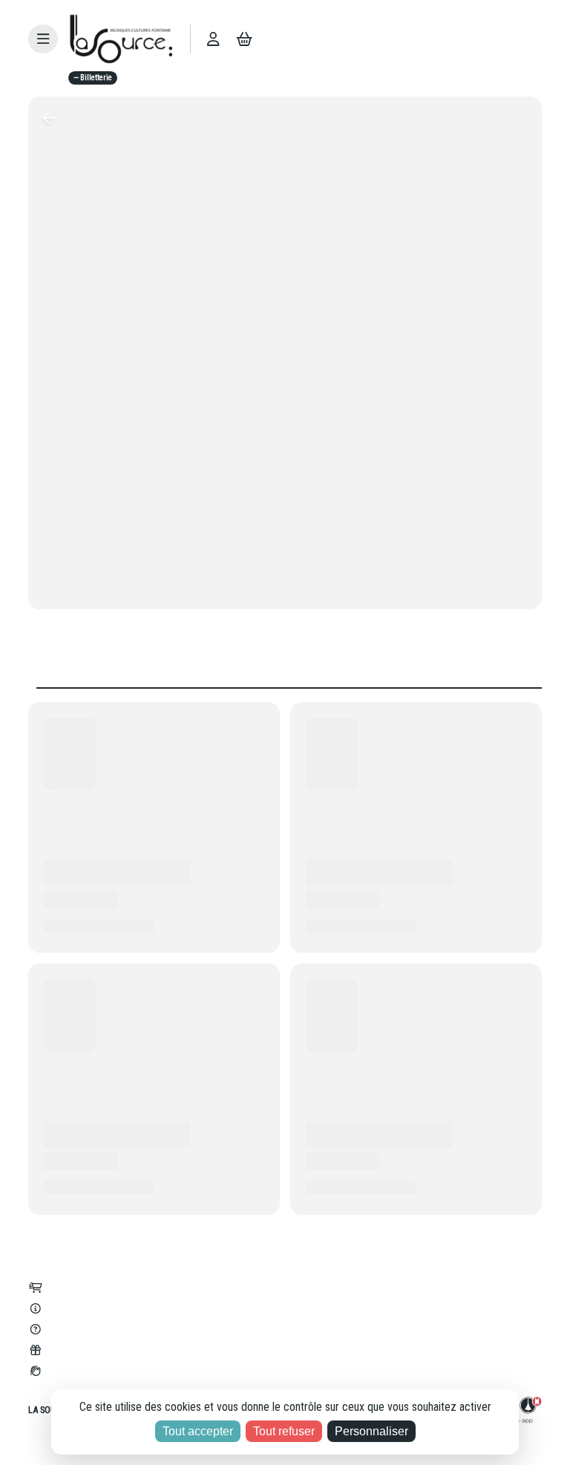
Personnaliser (371, 1431)
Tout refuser (284, 1431)
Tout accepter (198, 1431)
